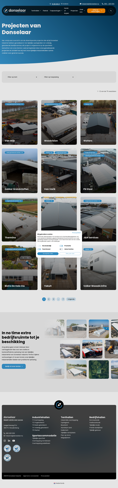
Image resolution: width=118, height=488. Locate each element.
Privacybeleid (76, 233)
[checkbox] (39, 246)
